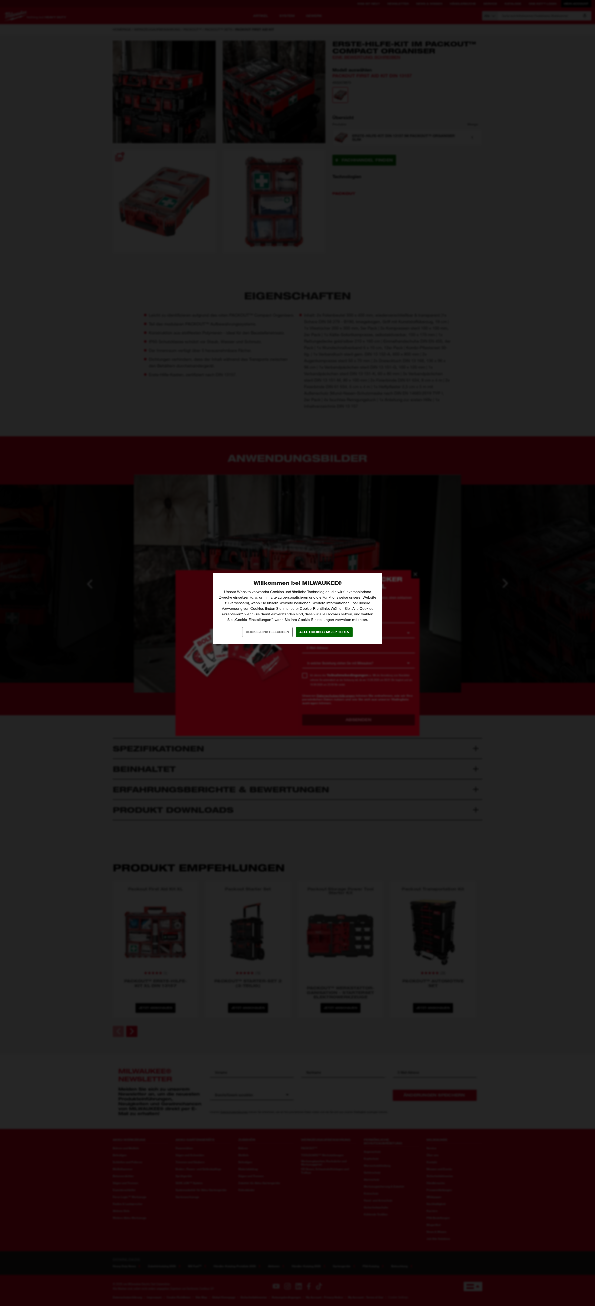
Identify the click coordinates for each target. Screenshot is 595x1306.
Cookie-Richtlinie (314, 608)
